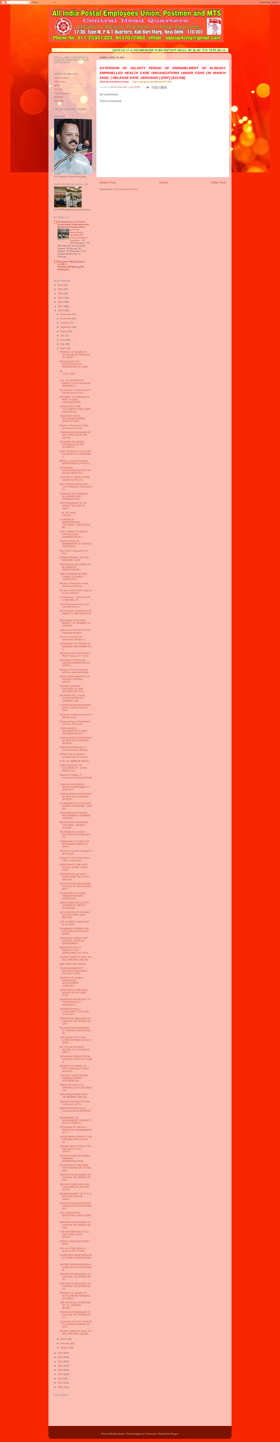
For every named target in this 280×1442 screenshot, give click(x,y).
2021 (61, 306)
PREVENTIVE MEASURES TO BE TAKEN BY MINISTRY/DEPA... (75, 567)
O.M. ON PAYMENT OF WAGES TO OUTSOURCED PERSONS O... (75, 383)
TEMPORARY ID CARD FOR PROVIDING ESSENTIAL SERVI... (74, 844)
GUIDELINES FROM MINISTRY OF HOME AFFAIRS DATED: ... (76, 1258)
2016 (61, 1366)
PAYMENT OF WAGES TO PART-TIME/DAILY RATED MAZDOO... (74, 1068)
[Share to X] (159, 87)
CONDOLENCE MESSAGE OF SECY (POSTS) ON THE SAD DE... (75, 435)
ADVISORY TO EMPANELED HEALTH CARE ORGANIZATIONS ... (74, 399)
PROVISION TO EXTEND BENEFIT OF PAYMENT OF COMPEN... (75, 623)
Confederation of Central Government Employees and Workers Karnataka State (73, 224)
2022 (61, 302)
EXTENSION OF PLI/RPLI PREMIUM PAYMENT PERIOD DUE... (73, 896)
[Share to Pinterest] (165, 87)
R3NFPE (58, 97)
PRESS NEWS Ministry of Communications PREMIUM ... (75, 1111)
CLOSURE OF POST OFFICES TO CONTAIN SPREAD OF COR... (76, 1324)
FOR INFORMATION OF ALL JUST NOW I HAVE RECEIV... (74, 1234)
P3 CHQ (58, 89)
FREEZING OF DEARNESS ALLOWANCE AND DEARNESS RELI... (74, 496)
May (62, 344)
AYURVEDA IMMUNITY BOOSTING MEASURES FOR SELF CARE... (73, 971)
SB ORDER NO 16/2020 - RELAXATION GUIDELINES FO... (75, 834)
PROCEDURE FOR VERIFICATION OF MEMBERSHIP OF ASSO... (75, 364)
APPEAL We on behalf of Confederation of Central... (74, 755)
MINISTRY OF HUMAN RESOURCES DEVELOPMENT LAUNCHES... (71, 982)
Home (163, 182)
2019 (61, 1353)
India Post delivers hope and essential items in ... (74, 605)
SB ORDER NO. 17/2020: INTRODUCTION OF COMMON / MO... (73, 698)
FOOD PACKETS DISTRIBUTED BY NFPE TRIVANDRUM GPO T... (73, 731)
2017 (61, 1361)
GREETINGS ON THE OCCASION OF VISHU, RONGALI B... (73, 768)
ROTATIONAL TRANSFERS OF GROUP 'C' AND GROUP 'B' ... (76, 613)
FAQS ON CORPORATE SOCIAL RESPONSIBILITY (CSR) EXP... (74, 787)
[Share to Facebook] (162, 87)
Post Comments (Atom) (126, 189)
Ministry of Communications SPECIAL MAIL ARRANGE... (75, 670)
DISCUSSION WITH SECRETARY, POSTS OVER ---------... (75, 1215)
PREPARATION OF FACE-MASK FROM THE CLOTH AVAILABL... (74, 877)
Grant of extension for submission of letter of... (73, 638)
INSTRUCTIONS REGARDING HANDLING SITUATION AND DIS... (76, 1206)
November (66, 318)
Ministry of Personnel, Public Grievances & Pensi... (74, 426)
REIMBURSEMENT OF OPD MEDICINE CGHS (74, 558)
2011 (60, 1387)
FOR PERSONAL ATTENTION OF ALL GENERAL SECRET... (75, 1305)
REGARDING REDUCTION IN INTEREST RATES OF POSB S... (76, 1059)
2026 (61, 285)
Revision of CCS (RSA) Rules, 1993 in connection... (75, 859)
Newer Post (107, 182)
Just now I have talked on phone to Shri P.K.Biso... (73, 1249)
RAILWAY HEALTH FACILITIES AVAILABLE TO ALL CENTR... (75, 1149)
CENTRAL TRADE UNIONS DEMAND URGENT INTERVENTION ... (74, 1078)
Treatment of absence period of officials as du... (76, 715)
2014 (61, 1374)
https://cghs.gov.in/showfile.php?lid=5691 (152, 81)
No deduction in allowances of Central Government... (75, 391)
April (62, 348)
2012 (61, 1383)
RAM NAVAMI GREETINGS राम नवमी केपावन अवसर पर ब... (74, 1095)
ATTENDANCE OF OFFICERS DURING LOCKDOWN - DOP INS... (76, 806)
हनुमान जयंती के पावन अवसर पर (73, 964)
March (63, 1339)
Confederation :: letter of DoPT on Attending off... (75, 598)
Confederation (61, 78)
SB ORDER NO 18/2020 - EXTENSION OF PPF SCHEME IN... (73, 444)
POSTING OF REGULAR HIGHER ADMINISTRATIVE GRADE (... (75, 663)
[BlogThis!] (156, 87)
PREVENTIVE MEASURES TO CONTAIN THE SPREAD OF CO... (75, 1277)
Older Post (218, 182)
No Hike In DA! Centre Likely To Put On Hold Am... (76, 591)
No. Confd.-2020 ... (76, 374)
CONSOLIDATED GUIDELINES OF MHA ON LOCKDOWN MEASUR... (76, 740)
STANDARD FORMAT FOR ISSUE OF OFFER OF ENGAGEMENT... (74, 941)
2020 (61, 310)
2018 (61, 1357)
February (65, 1343)
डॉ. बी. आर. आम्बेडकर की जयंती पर (74, 761)
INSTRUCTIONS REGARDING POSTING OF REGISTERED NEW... (75, 886)
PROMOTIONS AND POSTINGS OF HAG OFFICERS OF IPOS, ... (73, 689)
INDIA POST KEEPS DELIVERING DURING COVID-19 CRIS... (72, 418)
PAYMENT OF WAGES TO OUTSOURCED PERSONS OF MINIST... (75, 354)
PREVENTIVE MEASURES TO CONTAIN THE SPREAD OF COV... (75, 1021)
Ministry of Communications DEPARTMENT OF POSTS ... (76, 462)
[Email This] (153, 87)
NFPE (57, 85)
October (64, 323)
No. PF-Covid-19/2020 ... (74, 514)
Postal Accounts (62, 93)
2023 (61, 298)
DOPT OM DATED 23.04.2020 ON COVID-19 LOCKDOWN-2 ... (75, 454)
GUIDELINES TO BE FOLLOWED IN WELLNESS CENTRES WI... (75, 409)
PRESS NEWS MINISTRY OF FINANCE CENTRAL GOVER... (75, 679)
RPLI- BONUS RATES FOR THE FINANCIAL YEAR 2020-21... (76, 487)
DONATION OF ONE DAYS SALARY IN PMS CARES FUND (74, 867)
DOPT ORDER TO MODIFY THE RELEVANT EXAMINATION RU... (74, 534)
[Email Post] (147, 87)
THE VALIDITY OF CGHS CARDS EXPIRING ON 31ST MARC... (75, 1040)
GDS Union (60, 81)
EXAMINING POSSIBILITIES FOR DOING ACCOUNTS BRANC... (74, 931)
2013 (61, 1378)
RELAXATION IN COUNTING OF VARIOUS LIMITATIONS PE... (75, 1030)
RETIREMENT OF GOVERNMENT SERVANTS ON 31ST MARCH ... (75, 1120)
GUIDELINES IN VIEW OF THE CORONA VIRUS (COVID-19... (76, 1139)
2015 (61, 1370)
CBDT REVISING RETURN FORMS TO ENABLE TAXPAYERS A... (73, 576)
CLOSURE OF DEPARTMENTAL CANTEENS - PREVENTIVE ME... (75, 523)
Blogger (174, 1434)
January (64, 1347)
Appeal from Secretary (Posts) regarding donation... (75, 631)
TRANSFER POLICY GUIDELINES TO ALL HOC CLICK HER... (75, 1011)
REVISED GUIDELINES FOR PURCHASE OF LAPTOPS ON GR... (74, 1187)
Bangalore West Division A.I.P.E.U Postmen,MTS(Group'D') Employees (71, 265)
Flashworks (150, 1434)
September (66, 327)
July (62, 335)
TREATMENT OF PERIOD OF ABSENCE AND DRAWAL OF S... (75, 646)
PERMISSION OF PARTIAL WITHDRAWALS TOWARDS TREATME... (75, 815)
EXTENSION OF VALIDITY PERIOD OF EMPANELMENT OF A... (76, 1130)
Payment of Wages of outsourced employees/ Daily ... (76, 777)
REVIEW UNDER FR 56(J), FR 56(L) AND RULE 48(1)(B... (75, 958)
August (64, 331)
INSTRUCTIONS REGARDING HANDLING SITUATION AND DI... (76, 1267)
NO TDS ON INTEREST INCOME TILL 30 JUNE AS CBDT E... (74, 1049)
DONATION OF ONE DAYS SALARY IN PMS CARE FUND (73, 992)
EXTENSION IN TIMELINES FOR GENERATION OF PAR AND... (75, 1168)
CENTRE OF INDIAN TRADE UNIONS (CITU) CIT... (75, 478)
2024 (61, 293)
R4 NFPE (59, 101)
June (63, 340)
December (66, 314)
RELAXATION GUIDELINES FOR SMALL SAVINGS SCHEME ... (74, 825)
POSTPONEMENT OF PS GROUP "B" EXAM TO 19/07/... (73, 506)
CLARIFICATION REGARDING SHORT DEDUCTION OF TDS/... (75, 708)
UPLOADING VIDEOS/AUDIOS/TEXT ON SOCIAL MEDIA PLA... (75, 470)
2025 (61, 289)
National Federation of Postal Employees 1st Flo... (74, 1102)
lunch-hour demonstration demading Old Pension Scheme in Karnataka (79, 235)
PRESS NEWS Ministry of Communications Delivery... (75, 748)
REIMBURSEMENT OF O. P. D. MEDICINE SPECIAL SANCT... (76, 1196)
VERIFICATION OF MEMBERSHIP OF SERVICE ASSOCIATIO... (75, 544)
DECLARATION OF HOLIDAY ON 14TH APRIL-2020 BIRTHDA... (75, 915)
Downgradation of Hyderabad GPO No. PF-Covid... (75, 722)
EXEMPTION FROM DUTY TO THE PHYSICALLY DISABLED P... (75, 1002)
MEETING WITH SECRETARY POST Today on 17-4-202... (75, 654)
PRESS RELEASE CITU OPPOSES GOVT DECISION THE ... (76, 1087)
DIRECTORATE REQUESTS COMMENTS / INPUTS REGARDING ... (74, 905)
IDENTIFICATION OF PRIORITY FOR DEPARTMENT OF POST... (75, 950)
